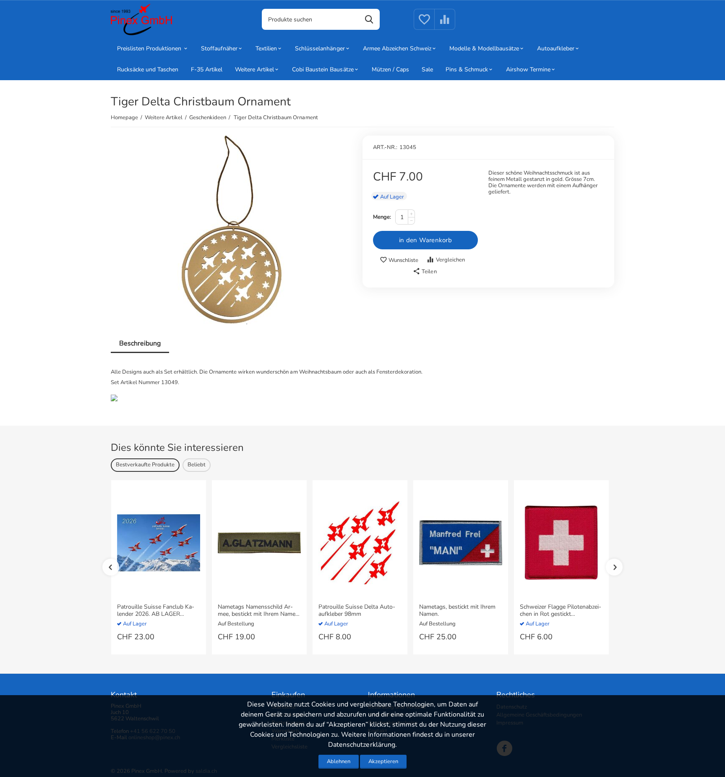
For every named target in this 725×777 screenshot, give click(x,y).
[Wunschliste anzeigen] (424, 24)
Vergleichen (450, 260)
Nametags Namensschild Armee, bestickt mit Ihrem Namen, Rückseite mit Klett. (259, 611)
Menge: (382, 217)
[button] (424, 271)
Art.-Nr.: (385, 147)
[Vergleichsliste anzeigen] (444, 24)
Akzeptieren (383, 761)
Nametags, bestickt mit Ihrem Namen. (457, 611)
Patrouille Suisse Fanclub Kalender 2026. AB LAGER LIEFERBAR (155, 611)
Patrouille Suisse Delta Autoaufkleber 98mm (356, 611)
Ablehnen (338, 761)
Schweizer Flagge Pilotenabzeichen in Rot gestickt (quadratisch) (560, 611)
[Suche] (369, 19)
